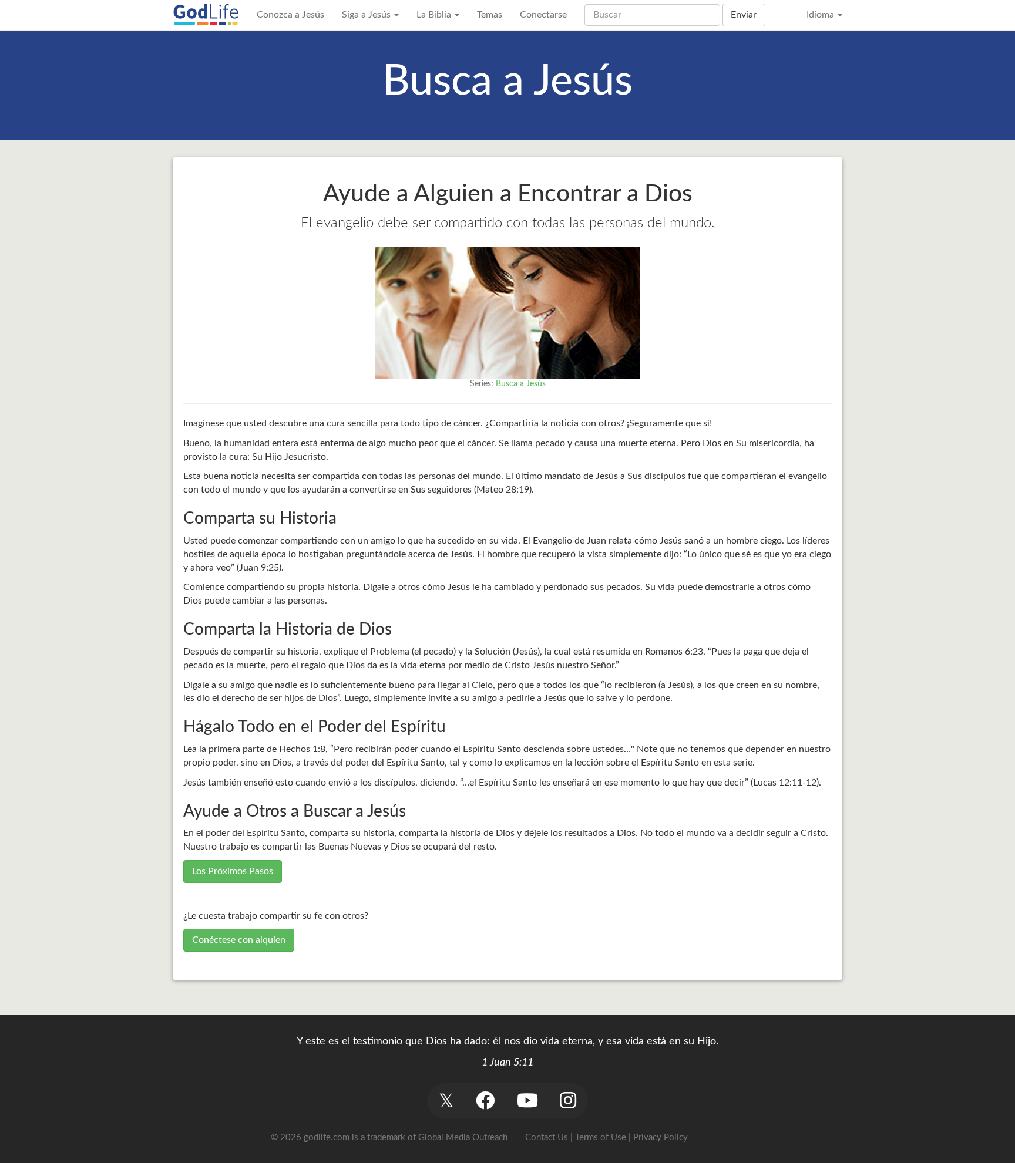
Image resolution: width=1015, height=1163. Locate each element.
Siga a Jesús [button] (367, 14)
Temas (489, 14)
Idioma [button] (821, 14)
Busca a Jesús (521, 384)
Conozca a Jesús (290, 14)
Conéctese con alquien (238, 940)
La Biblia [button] (434, 14)
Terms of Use (600, 1137)
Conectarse (543, 14)
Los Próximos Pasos (232, 871)
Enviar (744, 14)
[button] (446, 1100)
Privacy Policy (660, 1137)
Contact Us (546, 1137)
